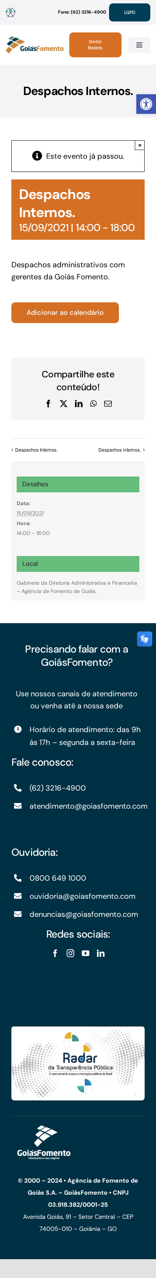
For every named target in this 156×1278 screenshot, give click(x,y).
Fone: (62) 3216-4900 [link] (82, 12)
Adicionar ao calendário (65, 313)
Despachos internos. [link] (119, 449)
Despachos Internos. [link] (36, 449)
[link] (146, 104)
